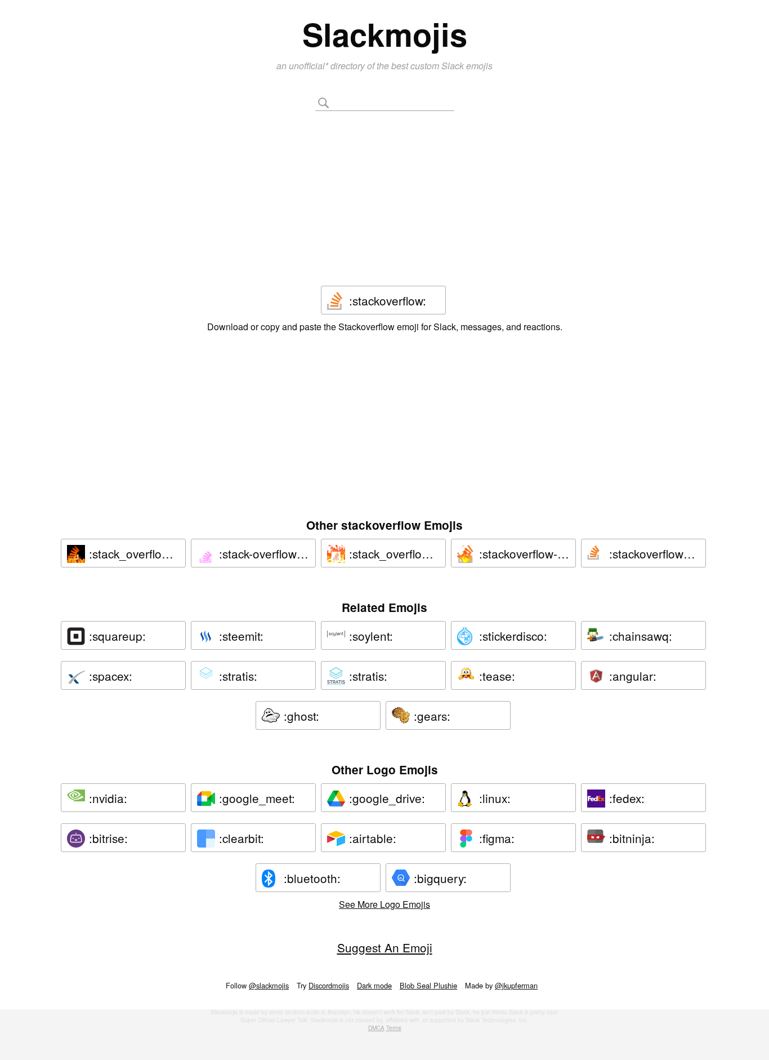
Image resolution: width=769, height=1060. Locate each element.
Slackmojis (384, 33)
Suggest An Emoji (384, 947)
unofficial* (309, 65)
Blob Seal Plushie (428, 985)
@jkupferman (516, 985)
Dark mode (374, 985)
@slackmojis (269, 985)
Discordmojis (329, 985)
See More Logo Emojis (384, 904)
